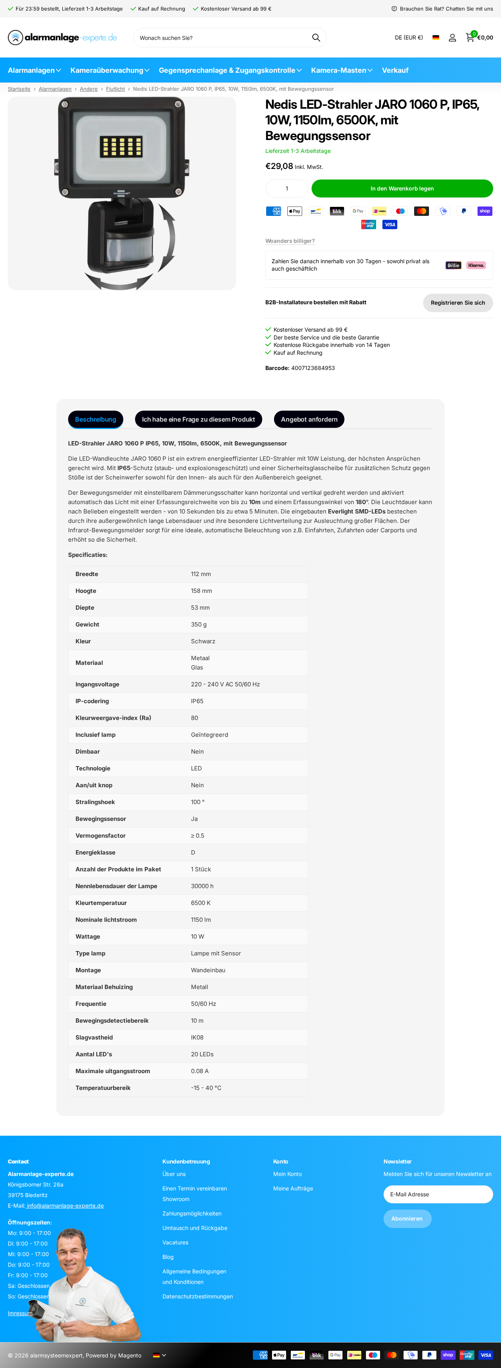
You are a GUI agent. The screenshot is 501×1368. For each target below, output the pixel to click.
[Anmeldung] (452, 38)
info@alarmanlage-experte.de (64, 1205)
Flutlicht (115, 89)
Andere (89, 89)
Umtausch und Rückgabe (194, 1227)
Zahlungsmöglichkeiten (192, 1213)
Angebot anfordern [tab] (309, 419)
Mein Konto (287, 1173)
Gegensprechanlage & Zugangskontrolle (227, 70)
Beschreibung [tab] (95, 419)
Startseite (19, 89)
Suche (316, 37)
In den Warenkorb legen (402, 188)
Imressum (20, 1312)
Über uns (174, 1173)
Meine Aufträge (293, 1188)
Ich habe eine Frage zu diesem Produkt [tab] (198, 419)
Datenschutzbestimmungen (197, 1296)
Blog (168, 1256)
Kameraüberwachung (106, 70)
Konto (281, 1161)
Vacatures (175, 1242)
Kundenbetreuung (186, 1161)
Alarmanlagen (31, 70)
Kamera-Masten (338, 70)
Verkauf (395, 70)
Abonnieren (407, 1218)
